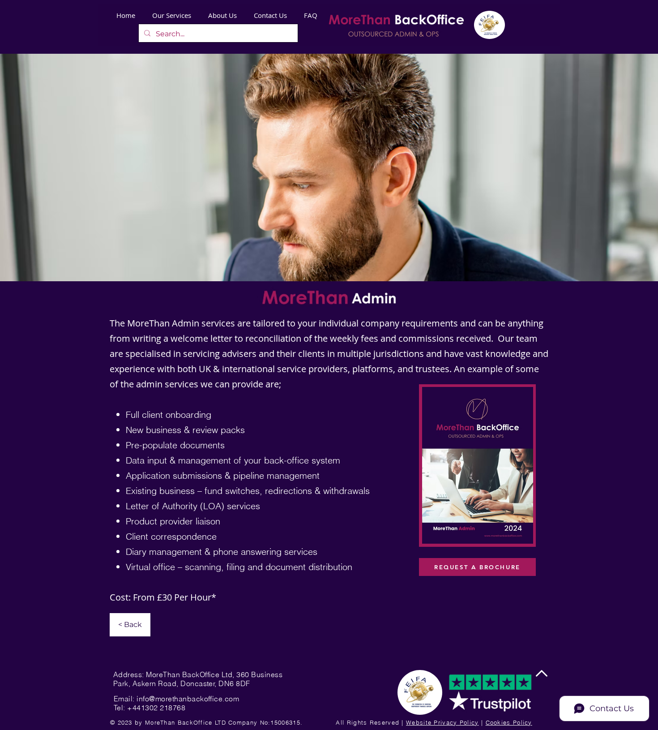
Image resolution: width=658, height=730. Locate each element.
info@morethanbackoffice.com (188, 698)
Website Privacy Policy (442, 722)
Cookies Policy (509, 722)
